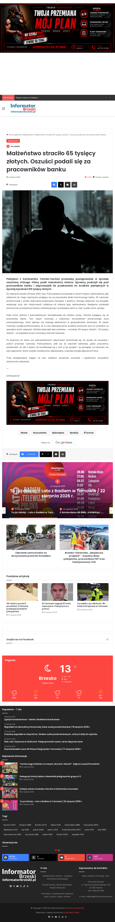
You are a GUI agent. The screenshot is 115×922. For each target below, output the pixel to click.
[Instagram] (21, 886)
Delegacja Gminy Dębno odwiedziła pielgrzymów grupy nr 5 (50, 776)
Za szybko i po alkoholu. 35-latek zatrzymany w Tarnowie (92, 605)
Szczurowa (32, 834)
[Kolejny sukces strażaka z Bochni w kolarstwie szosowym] (10, 793)
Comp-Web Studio (71, 912)
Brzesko (41, 825)
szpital (47, 834)
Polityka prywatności (75, 908)
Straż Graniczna (12, 834)
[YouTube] (17, 886)
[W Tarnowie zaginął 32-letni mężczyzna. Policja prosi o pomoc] (57, 592)
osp (25, 830)
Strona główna (14, 135)
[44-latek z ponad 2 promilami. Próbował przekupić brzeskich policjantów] (22, 592)
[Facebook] (54, 185)
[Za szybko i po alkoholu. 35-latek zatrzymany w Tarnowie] (93, 592)
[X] (61, 185)
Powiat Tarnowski (57, 474)
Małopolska (11, 830)
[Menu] (3, 109)
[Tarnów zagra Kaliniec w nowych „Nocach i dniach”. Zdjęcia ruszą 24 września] (10, 768)
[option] (57, 490)
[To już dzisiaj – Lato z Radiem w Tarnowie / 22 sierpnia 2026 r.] (10, 805)
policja (74, 432)
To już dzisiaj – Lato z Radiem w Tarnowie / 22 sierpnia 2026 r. (57, 493)
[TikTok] (24, 886)
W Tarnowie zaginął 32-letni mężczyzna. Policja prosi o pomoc (56, 606)
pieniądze (59, 432)
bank (24, 432)
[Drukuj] (74, 185)
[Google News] (64, 443)
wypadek (78, 834)
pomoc (53, 830)
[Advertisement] (57, 73)
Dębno (56, 825)
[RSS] (27, 886)
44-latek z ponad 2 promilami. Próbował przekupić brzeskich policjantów (17, 607)
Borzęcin (25, 825)
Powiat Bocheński (71, 830)
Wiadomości (28, 135)
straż (102, 830)
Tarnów (89, 432)
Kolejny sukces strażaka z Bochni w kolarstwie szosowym (41, 97)
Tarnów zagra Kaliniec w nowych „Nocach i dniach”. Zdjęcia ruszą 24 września (59, 764)
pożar (89, 830)
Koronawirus (91, 825)
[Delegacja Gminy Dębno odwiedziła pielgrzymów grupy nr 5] (10, 780)
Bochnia (10, 825)
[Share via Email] (67, 185)
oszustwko (40, 432)
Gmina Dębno (72, 825)
